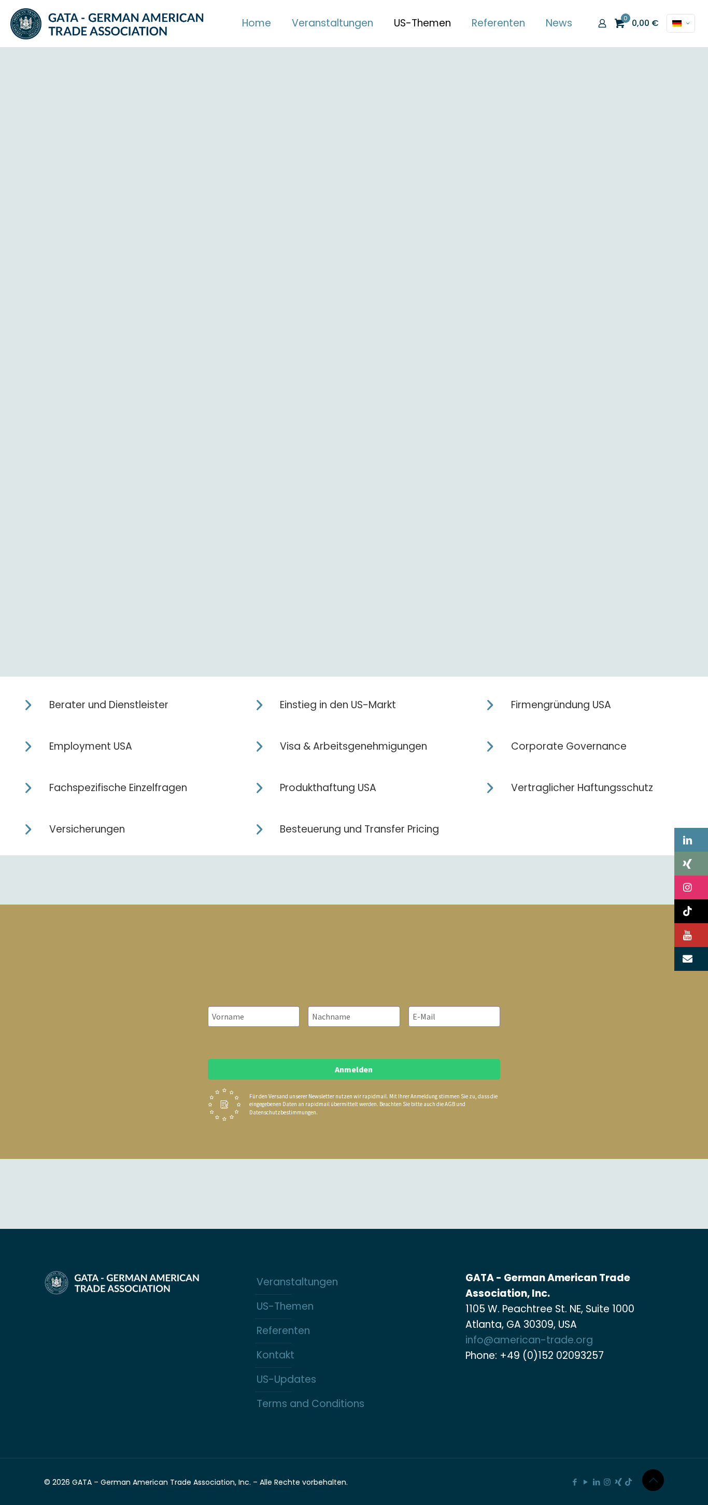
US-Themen (285, 1306)
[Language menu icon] (681, 23)
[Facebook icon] (574, 1482)
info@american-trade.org (529, 1340)
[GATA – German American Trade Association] (107, 23)
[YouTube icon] (585, 1482)
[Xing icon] (618, 1482)
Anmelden (354, 1069)
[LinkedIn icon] (596, 1482)
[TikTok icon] (628, 1482)
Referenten (283, 1331)
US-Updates (286, 1379)
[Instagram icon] (607, 1482)
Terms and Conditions (310, 1404)
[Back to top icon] (653, 1480)
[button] (691, 840)
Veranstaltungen (297, 1282)
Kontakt (275, 1355)
